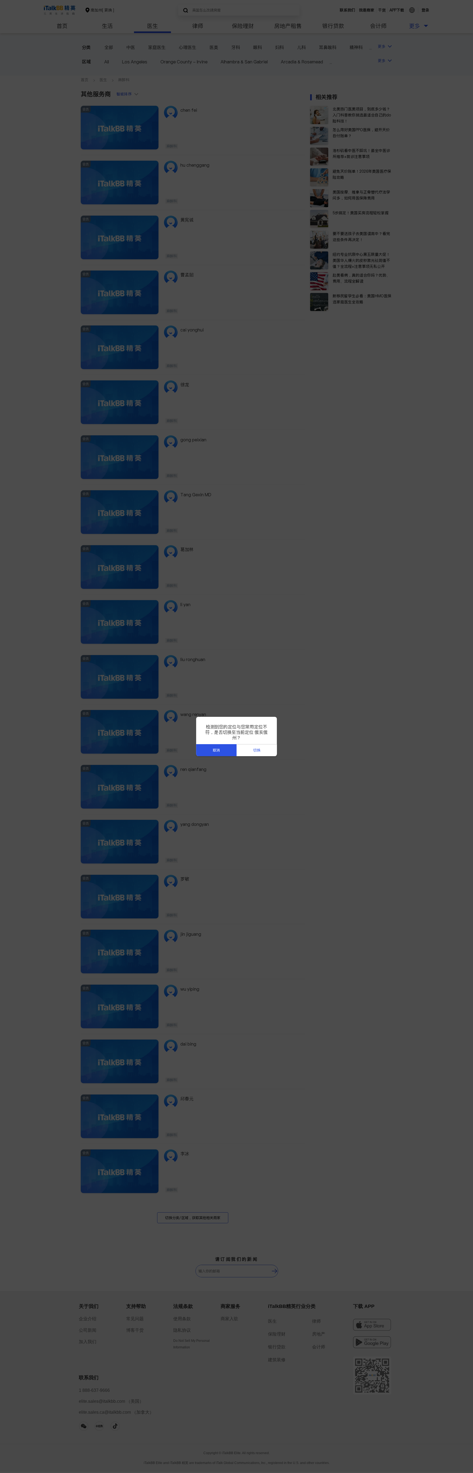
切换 (256, 750)
